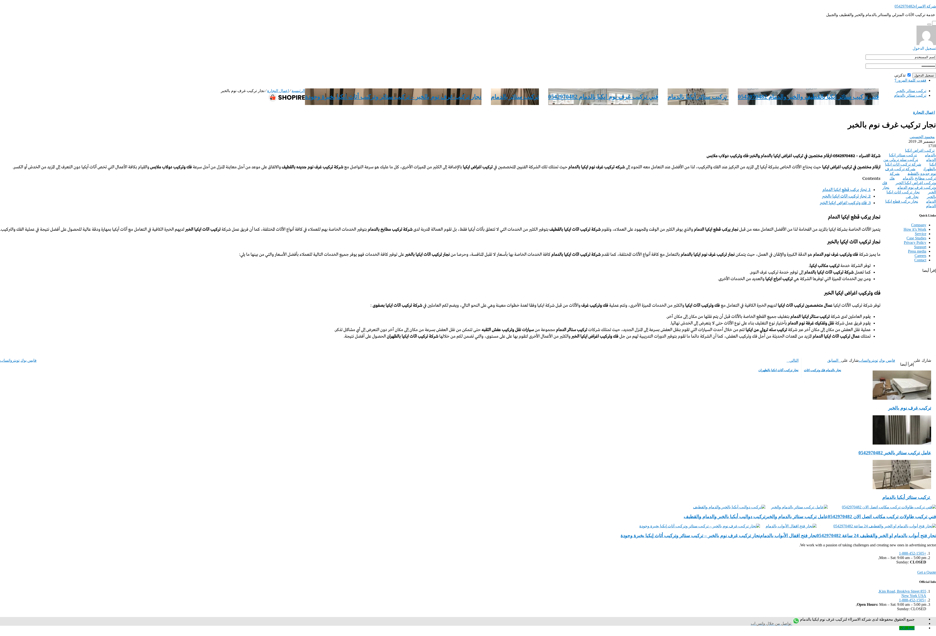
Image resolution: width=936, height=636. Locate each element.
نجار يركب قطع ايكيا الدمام (846, 190)
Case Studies (916, 238)
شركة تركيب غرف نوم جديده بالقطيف (910, 171)
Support (920, 247)
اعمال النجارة (278, 91)
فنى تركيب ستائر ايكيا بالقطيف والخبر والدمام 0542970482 (808, 97)
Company (918, 225)
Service (920, 234)
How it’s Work (915, 229)
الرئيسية (298, 91)
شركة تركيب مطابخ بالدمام (913, 175)
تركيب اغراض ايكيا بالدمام (920, 152)
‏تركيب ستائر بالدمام (910, 95)
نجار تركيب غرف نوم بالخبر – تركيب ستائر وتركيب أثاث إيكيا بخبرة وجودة (393, 97)
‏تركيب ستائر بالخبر (911, 91)
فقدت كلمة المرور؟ (910, 80)
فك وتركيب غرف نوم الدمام (909, 185)
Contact (920, 260)
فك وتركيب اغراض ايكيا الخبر (845, 203)
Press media (917, 251)
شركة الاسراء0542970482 (915, 6)
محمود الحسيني (922, 137)
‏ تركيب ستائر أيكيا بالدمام (698, 97)
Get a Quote (926, 572)
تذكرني (900, 75)
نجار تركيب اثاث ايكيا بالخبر (846, 196)
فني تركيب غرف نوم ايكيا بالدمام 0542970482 (603, 97)
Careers (920, 256)
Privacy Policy (915, 242)
